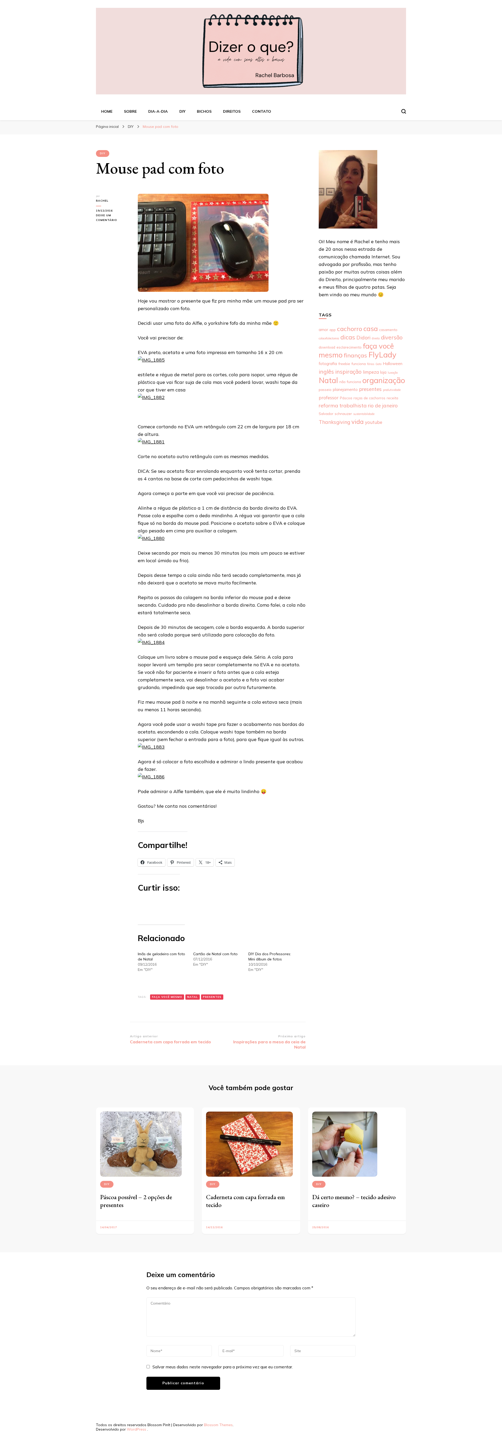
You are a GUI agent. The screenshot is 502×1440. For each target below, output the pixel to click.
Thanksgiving (334, 422)
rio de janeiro (383, 405)
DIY (182, 111)
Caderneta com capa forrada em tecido (245, 1201)
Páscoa (346, 398)
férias (370, 364)
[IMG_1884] (151, 642)
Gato (378, 364)
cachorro (349, 329)
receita (392, 398)
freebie (344, 363)
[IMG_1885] (151, 360)
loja (383, 372)
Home (106, 111)
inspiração (348, 371)
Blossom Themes (218, 1424)
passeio (325, 389)
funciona (358, 363)
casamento (388, 329)
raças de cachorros (369, 398)
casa (370, 328)
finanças (355, 355)
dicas (347, 337)
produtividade (392, 390)
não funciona (350, 381)
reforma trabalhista (343, 405)
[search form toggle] (403, 111)
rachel (102, 200)
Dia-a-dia (158, 111)
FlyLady (382, 354)
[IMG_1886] (151, 777)
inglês (326, 371)
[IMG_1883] (151, 747)
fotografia (328, 363)
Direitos (232, 111)
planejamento (345, 389)
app (332, 329)
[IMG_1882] (151, 397)
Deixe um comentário (112, 218)
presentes (212, 997)
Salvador (326, 413)
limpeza (371, 372)
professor (329, 397)
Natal (192, 997)
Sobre (130, 111)
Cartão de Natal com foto (215, 954)
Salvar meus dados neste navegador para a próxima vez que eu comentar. (222, 1366)
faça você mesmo (167, 997)
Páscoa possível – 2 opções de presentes (136, 1201)
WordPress (136, 1429)
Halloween (392, 363)
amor (323, 329)
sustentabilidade (363, 414)
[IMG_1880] (151, 538)
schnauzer (343, 413)
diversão (392, 337)
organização (383, 380)
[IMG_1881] (151, 442)
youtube (373, 422)
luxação (393, 372)
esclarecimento (349, 347)
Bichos (204, 111)
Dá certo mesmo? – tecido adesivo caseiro (354, 1201)
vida (357, 421)
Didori (363, 337)
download (327, 347)
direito (376, 338)
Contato (261, 111)
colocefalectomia (329, 338)
